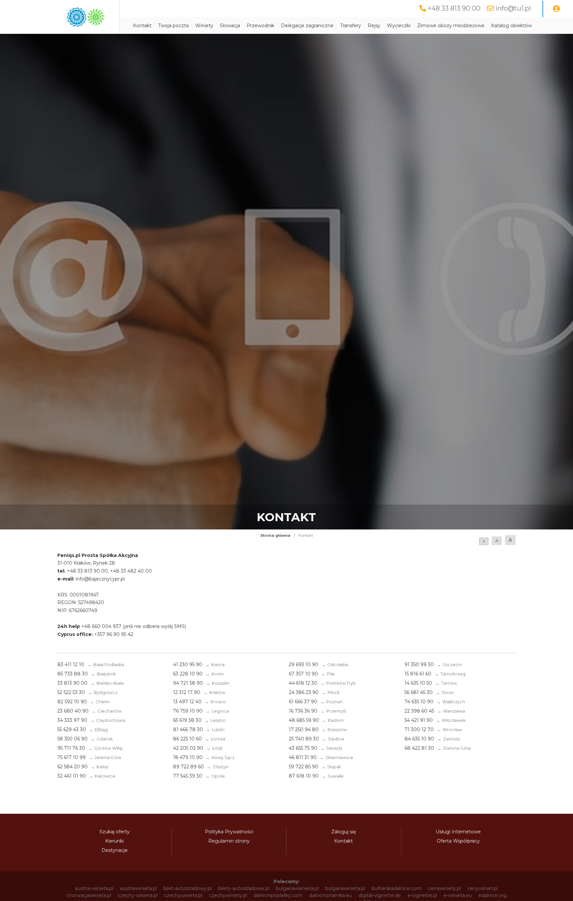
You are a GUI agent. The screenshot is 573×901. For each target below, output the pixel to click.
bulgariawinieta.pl (345, 888)
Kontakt (142, 26)
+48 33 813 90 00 (454, 8)
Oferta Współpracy (458, 841)
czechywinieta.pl (183, 895)
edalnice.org (492, 895)
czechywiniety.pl (228, 895)
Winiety (204, 26)
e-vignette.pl (422, 895)
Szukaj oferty (114, 832)
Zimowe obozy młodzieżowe (450, 26)
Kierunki (114, 841)
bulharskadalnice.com (396, 888)
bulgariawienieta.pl (297, 888)
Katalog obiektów (511, 26)
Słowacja (230, 26)
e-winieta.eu (458, 895)
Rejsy (374, 26)
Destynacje (114, 850)
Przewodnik (260, 26)
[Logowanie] (556, 9)
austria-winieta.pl (94, 888)
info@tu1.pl (513, 8)
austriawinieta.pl (138, 888)
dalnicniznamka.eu (330, 895)
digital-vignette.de (379, 895)
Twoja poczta (173, 26)
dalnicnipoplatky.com (278, 895)
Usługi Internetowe (458, 832)
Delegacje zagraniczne (307, 26)
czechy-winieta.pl (138, 895)
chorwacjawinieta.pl (88, 895)
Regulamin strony (229, 841)
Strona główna (275, 535)
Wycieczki (399, 26)
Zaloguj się (343, 832)
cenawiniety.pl (444, 888)
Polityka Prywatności (229, 832)
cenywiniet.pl (483, 888)
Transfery (350, 26)
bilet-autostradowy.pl (187, 888)
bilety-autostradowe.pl (243, 888)
